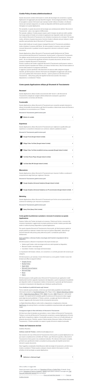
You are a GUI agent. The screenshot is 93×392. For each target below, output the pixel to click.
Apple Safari (25, 266)
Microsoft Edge (26, 270)
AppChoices (22, 305)
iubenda (45, 371)
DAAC (45, 294)
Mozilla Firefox (26, 264)
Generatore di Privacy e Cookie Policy (50, 369)
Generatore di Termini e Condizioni (33, 371)
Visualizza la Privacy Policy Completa (65, 379)
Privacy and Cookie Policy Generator (52, 375)
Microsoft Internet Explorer (29, 268)
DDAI (55, 294)
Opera (24, 275)
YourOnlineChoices (38, 292)
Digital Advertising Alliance (31, 294)
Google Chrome (26, 261)
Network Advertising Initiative (65, 292)
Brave (23, 273)
